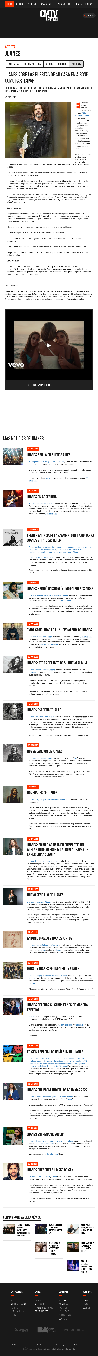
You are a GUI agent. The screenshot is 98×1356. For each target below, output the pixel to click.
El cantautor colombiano (39, 669)
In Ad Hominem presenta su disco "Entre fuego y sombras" (54, 1248)
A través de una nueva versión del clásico (45, 1141)
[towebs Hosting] (21, 1329)
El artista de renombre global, (39, 861)
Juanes (70, 1096)
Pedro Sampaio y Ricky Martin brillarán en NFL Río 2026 (87, 1247)
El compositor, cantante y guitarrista (43, 461)
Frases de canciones (44, 1307)
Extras (88, 4)
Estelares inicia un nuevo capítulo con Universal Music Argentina (23, 1230)
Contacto (63, 1318)
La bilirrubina (67, 1141)
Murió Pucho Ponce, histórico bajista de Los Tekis (87, 1229)
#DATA (79, 4)
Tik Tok (66, 1311)
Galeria (62, 64)
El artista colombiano (38, 636)
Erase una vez (41, 1311)
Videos (49, 64)
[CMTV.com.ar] (49, 15)
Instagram (63, 1304)
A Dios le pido (80, 1025)
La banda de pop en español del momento (46, 975)
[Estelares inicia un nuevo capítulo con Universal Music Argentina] (9, 1229)
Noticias (32, 4)
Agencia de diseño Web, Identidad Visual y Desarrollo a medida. (52, 1349)
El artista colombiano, (38, 503)
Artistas (20, 4)
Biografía (14, 64)
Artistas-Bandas (18, 1304)
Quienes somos (65, 1315)
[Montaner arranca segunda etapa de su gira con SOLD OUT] (73, 1265)
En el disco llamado (37, 1177)
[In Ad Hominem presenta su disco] (41, 1247)
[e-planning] (74, 1329)
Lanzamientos (46, 4)
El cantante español (37, 945)
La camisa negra (65, 1025)
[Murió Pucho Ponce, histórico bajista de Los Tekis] (73, 1229)
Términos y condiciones (64, 1345)
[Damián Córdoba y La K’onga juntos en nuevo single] (41, 1229)
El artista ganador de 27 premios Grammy (46, 595)
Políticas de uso (80, 1345)
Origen (47, 1177)
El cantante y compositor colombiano (44, 799)
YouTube (62, 1300)
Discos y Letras (32, 64)
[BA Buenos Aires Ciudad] (46, 1329)
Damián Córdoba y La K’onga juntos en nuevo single (55, 1229)
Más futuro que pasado (49, 644)
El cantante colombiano (38, 717)
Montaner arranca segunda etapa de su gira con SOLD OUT (86, 1266)
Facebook (63, 1307)
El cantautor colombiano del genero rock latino (48, 1096)
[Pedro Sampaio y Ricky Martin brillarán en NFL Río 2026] (73, 1247)
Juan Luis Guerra (46, 1143)
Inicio (9, 4)
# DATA (38, 1300)
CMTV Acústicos (64, 4)
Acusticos (39, 1304)
